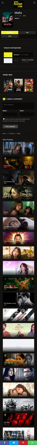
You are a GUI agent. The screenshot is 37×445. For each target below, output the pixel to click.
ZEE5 (24, 15)
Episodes (10, 32)
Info (27, 32)
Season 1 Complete (28, 60)
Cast (9, 36)
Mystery (17, 18)
